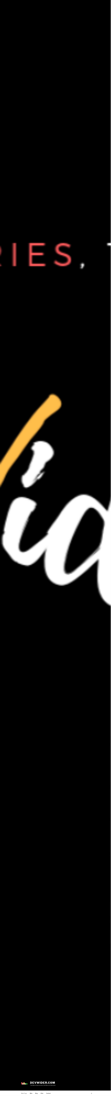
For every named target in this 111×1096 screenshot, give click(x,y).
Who (31, 1093)
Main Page (24, 1093)
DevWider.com (42, 1082)
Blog (36, 1093)
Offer (42, 1093)
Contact (48, 1093)
